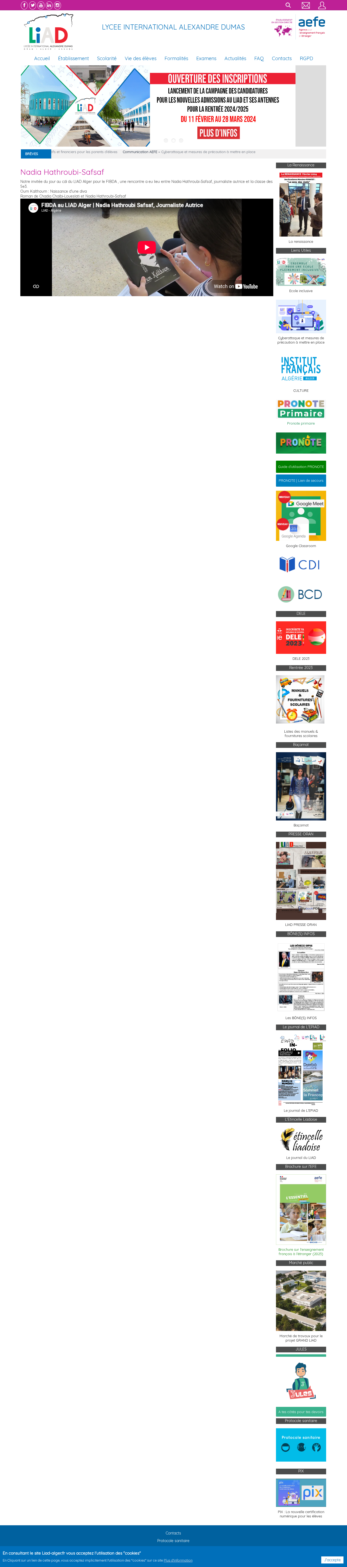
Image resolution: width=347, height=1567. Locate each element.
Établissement (73, 58)
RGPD (306, 58)
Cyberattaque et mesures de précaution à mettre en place (179, 152)
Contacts (282, 58)
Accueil (42, 58)
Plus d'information (178, 1560)
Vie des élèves (140, 58)
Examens (206, 58)
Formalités (176, 58)
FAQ (259, 58)
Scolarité (107, 58)
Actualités (235, 58)
